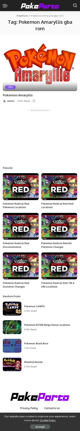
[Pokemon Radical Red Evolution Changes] (21, 265)
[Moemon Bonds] (12, 364)
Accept (40, 426)
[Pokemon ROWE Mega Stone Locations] (12, 327)
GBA (10, 87)
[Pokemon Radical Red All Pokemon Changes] (59, 226)
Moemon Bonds (33, 361)
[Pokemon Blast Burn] (12, 346)
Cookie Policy (48, 420)
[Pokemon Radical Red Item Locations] (59, 186)
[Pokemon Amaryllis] (40, 66)
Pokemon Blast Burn (36, 343)
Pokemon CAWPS (34, 306)
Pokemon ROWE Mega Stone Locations (47, 324)
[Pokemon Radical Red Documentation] (21, 226)
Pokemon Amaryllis (18, 95)
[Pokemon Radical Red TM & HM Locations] (59, 265)
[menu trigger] (6, 5)
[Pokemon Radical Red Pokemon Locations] (21, 186)
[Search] (75, 5)
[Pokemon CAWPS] (12, 309)
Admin (11, 101)
